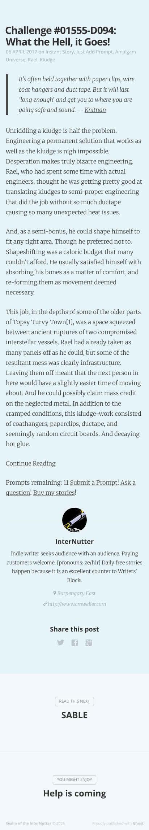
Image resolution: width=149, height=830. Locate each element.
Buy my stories (53, 493)
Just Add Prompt (94, 51)
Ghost (138, 823)
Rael (32, 59)
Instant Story (60, 51)
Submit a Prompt (93, 482)
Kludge (47, 59)
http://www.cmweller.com (77, 604)
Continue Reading (31, 463)
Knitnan (95, 110)
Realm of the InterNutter (28, 823)
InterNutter (74, 541)
